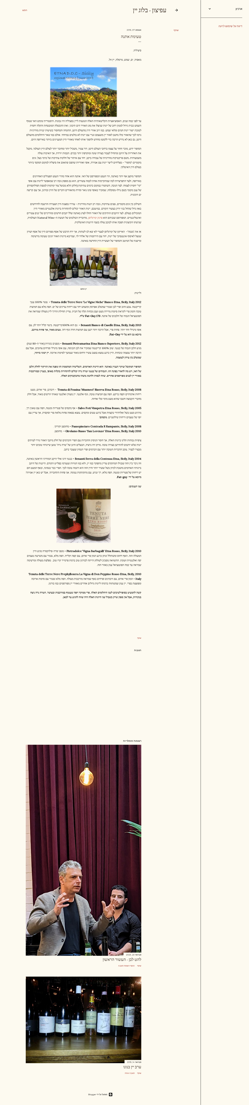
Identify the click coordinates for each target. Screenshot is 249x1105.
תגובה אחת (130, 1073)
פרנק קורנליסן (95, 217)
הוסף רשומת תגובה (126, 965)
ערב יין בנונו (132, 1066)
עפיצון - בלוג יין (149, 10)
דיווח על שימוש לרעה (230, 26)
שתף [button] (176, 30)
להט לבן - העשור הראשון (122, 959)
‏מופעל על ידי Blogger (97, 1094)
